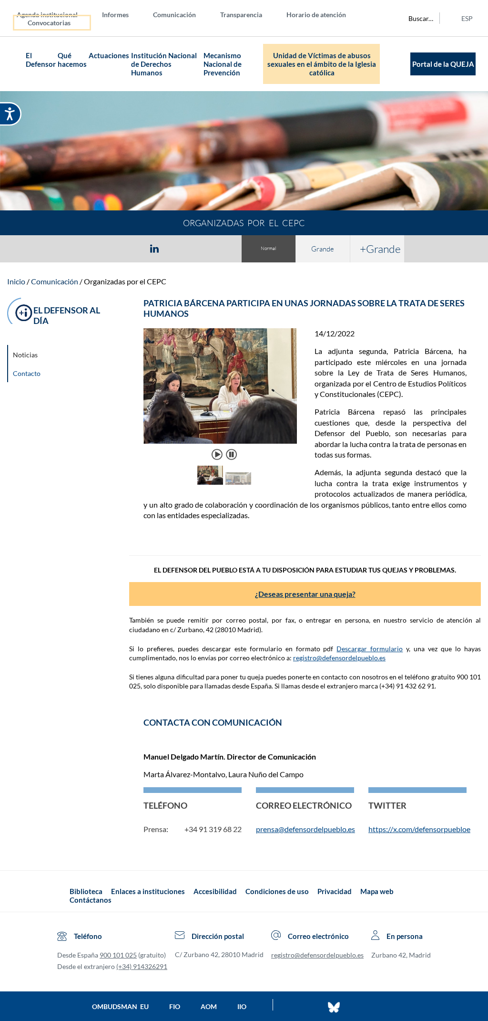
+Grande (380, 248)
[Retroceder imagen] (155, 394)
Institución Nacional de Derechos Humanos (164, 64)
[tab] (99, 248)
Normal (268, 248)
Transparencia (241, 14)
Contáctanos (91, 900)
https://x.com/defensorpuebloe (419, 828)
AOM (209, 1006)
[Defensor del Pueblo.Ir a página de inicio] (61, 896)
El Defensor (41, 59)
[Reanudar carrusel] (218, 454)
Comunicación (174, 14)
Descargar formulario (369, 649)
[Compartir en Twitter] (126, 248)
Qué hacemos (72, 59)
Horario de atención (316, 14)
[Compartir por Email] (182, 248)
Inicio (16, 281)
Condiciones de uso (277, 891)
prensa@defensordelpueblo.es (305, 828)
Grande (322, 248)
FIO (174, 1006)
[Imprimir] (212, 248)
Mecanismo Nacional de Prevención (222, 64)
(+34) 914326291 (141, 966)
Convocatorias (49, 23)
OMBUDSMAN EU (120, 1006)
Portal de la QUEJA (443, 64)
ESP (467, 18)
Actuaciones (109, 55)
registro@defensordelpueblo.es (339, 658)
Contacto (27, 373)
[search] (415, 18)
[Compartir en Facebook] (99, 248)
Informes (115, 14)
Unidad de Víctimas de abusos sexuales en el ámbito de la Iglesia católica (321, 64)
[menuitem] (55, 14)
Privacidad (334, 891)
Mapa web (377, 891)
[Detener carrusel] (231, 454)
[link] (293, 394)
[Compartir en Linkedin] (154, 248)
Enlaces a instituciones (148, 891)
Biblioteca (86, 891)
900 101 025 (118, 955)
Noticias (25, 355)
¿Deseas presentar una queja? (305, 593)
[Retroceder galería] (155, 476)
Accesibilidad (215, 891)
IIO (241, 1006)
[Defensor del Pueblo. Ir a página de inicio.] (16, 64)
